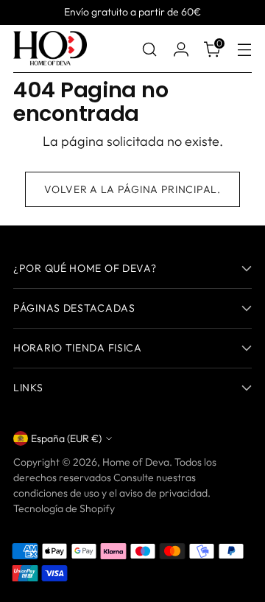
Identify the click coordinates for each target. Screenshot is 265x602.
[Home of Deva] (50, 49)
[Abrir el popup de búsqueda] (149, 49)
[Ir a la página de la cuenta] (181, 49)
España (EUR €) (66, 438)
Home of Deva (135, 462)
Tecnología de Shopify (64, 508)
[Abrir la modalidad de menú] (244, 49)
